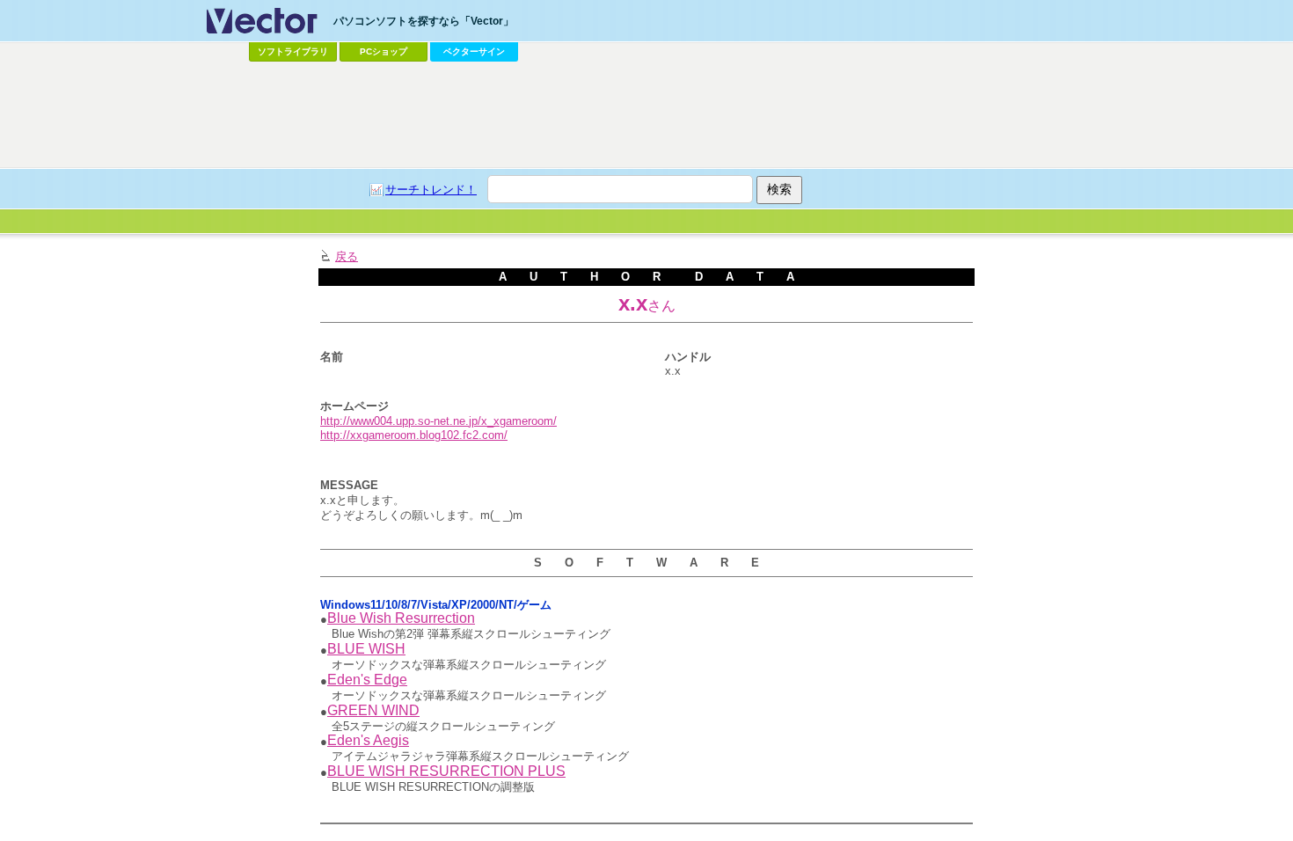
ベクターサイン (474, 51)
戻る (346, 256)
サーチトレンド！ (431, 189)
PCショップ (383, 51)
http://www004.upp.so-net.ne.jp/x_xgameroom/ (438, 421)
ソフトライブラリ (293, 51)
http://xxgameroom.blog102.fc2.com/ (414, 435)
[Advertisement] (646, 115)
